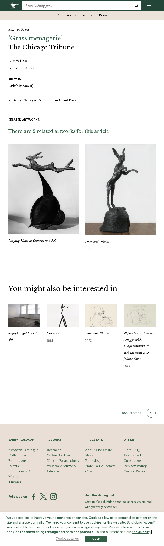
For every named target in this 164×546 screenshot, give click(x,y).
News (89, 455)
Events (13, 466)
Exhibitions (21, 86)
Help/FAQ (132, 450)
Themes (14, 482)
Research (54, 450)
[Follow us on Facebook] (33, 496)
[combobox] (76, 5)
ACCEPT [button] (96, 538)
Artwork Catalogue (23, 450)
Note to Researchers (63, 461)
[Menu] (149, 5)
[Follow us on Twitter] (43, 496)
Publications (66, 15)
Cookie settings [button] (67, 538)
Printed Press (19, 29)
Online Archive (59, 455)
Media (87, 15)
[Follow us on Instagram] (53, 496)
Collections (17, 455)
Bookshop (93, 461)
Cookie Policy (135, 471)
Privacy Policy (135, 466)
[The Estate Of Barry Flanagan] (15, 5)
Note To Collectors (100, 466)
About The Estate (98, 450)
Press (103, 15)
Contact (91, 471)
